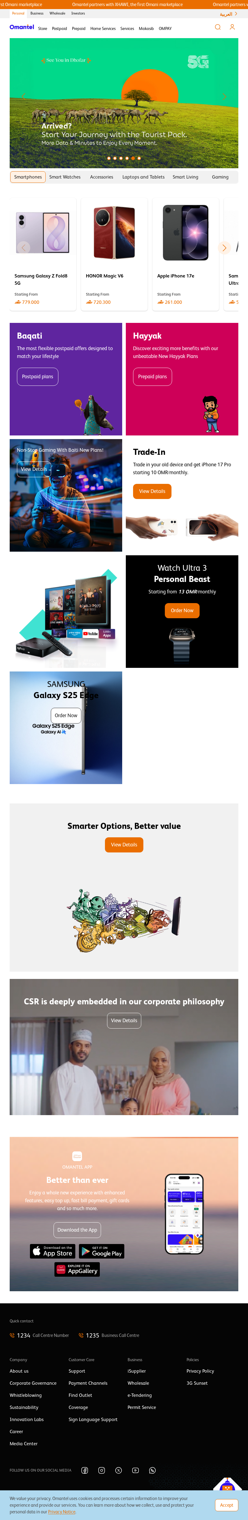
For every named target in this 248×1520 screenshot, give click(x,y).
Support (77, 1371)
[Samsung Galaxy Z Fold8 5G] (43, 254)
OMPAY (165, 28)
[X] (119, 1470)
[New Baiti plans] (66, 495)
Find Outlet (80, 1395)
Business (37, 13)
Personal (18, 13)
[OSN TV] (66, 611)
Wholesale (57, 13)
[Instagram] (102, 1470)
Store (42, 28)
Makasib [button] (146, 28)
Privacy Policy (200, 1371)
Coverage (78, 1407)
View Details (34, 469)
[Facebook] (85, 1470)
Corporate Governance (33, 1383)
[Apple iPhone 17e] (185, 254)
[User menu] (232, 27)
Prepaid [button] (79, 28)
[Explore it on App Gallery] (77, 1269)
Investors (78, 13)
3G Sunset (197, 1383)
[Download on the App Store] (52, 1251)
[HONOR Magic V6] (114, 254)
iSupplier (137, 1371)
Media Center (24, 1443)
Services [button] (127, 28)
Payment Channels (88, 1383)
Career (16, 1431)
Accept (226, 1505)
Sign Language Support (93, 1419)
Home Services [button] (103, 28)
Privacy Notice (61, 1511)
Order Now (182, 610)
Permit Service (142, 1407)
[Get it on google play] (101, 1251)
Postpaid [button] (59, 28)
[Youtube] (135, 1470)
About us (19, 1371)
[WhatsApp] (152, 1470)
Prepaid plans (152, 376)
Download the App (77, 1230)
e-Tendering (140, 1395)
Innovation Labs (27, 1419)
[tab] (28, 177)
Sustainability (24, 1407)
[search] (218, 27)
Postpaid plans (37, 376)
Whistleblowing (26, 1395)
